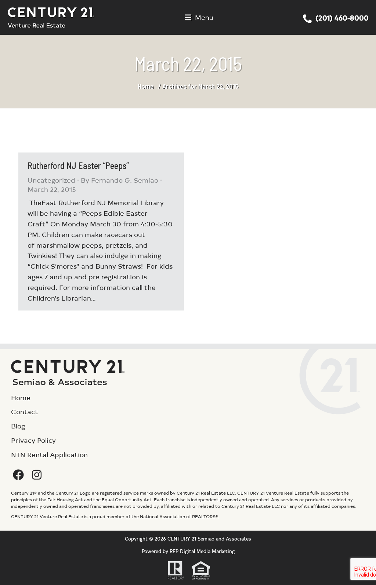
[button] (199, 17)
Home (145, 86)
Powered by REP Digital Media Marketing (188, 551)
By (119, 179)
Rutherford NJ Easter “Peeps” (78, 165)
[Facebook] (18, 474)
